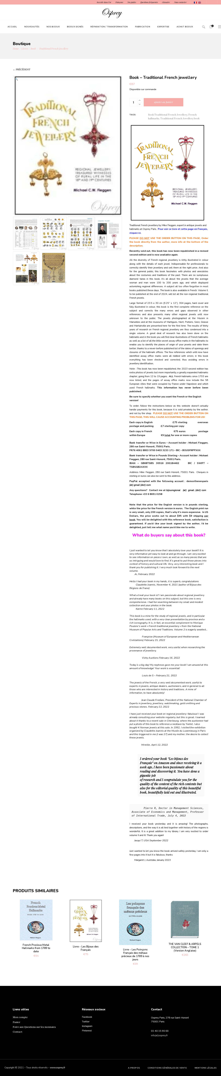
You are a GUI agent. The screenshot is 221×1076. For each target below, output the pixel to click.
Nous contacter (180, 2)
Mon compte (20, 1017)
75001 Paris (157, 1021)
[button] (16, 79)
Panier (16, 1022)
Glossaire (166, 2)
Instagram (87, 1026)
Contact (17, 1031)
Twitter (85, 1021)
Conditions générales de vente (167, 1068)
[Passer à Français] (195, 2)
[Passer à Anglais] (199, 2)
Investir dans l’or (104, 2)
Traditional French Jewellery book (180, 118)
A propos (134, 1068)
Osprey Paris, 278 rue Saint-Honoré (170, 1017)
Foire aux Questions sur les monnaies (34, 1026)
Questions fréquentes (149, 2)
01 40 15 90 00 (160, 1031)
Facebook (87, 1017)
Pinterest (87, 1030)
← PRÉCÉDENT (21, 69)
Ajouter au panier (163, 102)
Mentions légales (205, 1068)
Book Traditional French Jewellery (167, 114)
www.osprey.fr (57, 1067)
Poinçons (119, 2)
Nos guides (131, 2)
